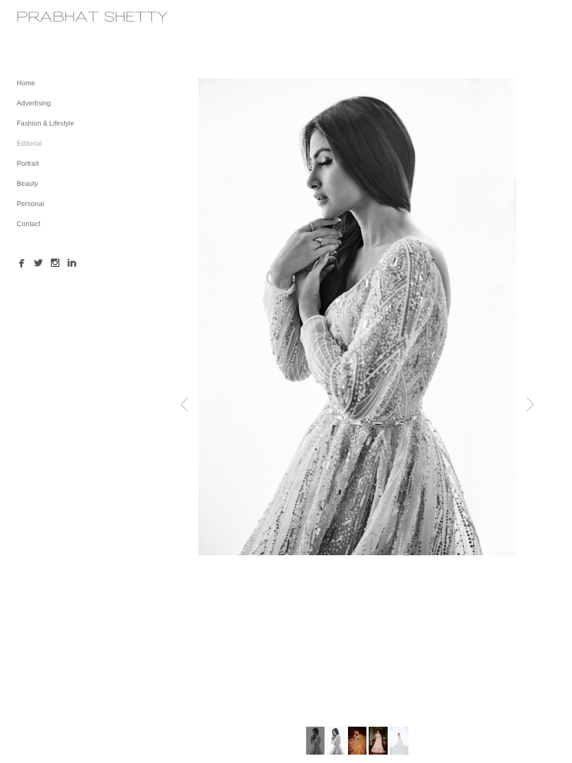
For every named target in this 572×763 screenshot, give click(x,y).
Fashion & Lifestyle (45, 123)
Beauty (27, 184)
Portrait (28, 164)
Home (26, 83)
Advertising (34, 103)
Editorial (29, 143)
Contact (28, 224)
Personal (30, 204)
